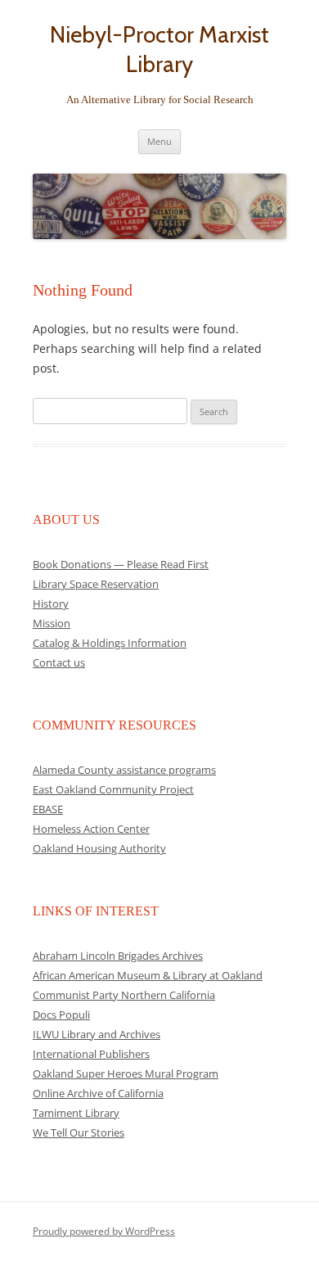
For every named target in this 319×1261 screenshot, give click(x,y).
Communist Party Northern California (124, 995)
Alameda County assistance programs (124, 769)
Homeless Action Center (91, 828)
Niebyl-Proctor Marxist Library (159, 49)
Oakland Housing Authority (99, 848)
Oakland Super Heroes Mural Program (125, 1073)
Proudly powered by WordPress (104, 1231)
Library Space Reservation (96, 583)
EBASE (48, 809)
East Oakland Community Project (113, 789)
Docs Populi (61, 1014)
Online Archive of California (98, 1093)
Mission (51, 623)
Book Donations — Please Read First (121, 564)
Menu (159, 141)
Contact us (59, 662)
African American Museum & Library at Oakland (148, 975)
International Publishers (91, 1053)
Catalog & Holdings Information (109, 642)
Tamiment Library (76, 1112)
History (51, 603)
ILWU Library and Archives (96, 1034)
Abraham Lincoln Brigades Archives (118, 955)
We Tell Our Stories (78, 1132)
